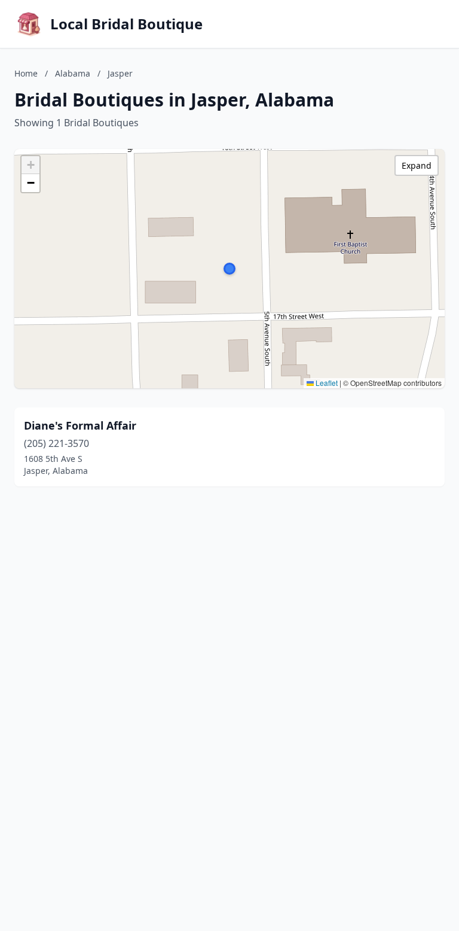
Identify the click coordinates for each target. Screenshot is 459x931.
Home (26, 73)
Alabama (72, 73)
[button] (229, 269)
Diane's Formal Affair (80, 425)
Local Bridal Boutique (126, 24)
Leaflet (326, 383)
